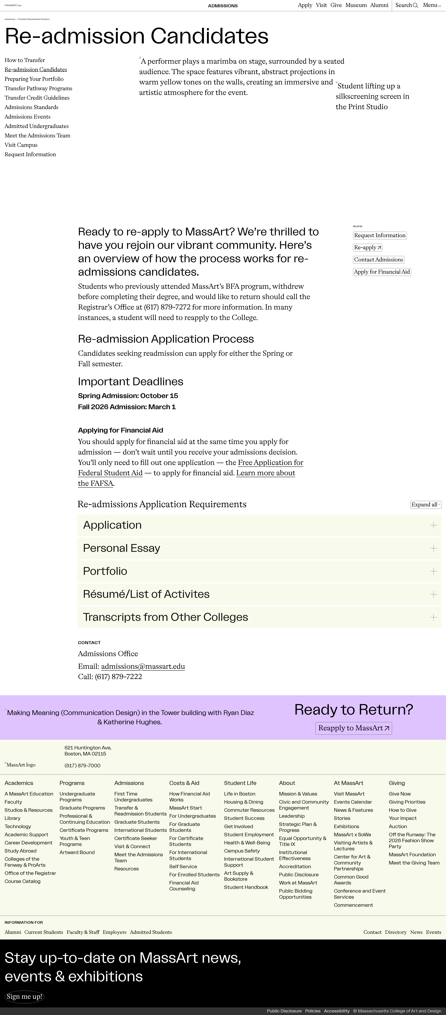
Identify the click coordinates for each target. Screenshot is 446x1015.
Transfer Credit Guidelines (37, 98)
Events (433, 932)
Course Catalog (23, 881)
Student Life (240, 783)
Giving (397, 783)
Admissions (10, 19)
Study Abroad (21, 850)
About (287, 783)
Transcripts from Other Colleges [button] (165, 617)
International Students (140, 830)
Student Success (244, 818)
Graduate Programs (82, 807)
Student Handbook (246, 887)
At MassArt (348, 783)
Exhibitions (346, 826)
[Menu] (432, 5)
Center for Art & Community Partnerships (352, 862)
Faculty (13, 802)
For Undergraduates (192, 816)
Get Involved (238, 826)
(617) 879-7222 (118, 677)
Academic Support (26, 834)
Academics (19, 783)
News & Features (353, 810)
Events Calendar (353, 802)
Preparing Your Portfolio (34, 79)
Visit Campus (21, 145)
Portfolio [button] (105, 571)
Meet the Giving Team (414, 862)
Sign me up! (24, 997)
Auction (398, 826)
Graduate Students (137, 822)
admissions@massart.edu (143, 667)
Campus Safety (242, 850)
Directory (396, 932)
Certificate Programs (84, 830)
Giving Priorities (407, 802)
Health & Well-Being (247, 842)
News (416, 932)
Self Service (183, 866)
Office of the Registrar (30, 873)
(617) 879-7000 (82, 765)
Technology (18, 826)
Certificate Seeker (135, 838)
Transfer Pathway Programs (38, 89)
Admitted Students (151, 932)
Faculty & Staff (83, 932)
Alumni (379, 5)
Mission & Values (298, 793)
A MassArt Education (29, 793)
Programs (72, 783)
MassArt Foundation (412, 854)
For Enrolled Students (194, 874)
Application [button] (112, 525)
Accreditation (295, 866)
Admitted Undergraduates (37, 126)
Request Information (30, 154)
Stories (342, 818)
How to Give (402, 810)
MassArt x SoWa (352, 834)
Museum (356, 5)
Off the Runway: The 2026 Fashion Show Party (412, 840)
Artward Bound (77, 852)
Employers (114, 932)
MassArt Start (185, 807)
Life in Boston (239, 793)
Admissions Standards (31, 107)
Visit (321, 5)
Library (13, 818)
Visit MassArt (349, 793)
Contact (373, 932)
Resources (126, 868)
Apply (305, 5)
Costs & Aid (184, 783)
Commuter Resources (249, 810)
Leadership (292, 816)
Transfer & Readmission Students (34, 19)
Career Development (28, 842)
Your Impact (403, 818)
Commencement (353, 905)
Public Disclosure (299, 874)
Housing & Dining (243, 802)
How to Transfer (25, 60)
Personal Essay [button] (121, 548)
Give (336, 5)
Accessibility (337, 1011)
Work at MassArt (298, 882)
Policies (313, 1011)
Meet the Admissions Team (37, 136)
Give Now (400, 793)
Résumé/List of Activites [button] (146, 594)
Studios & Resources (28, 810)
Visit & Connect (132, 846)
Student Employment (249, 834)
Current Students (44, 932)
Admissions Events (28, 117)
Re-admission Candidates (36, 70)
